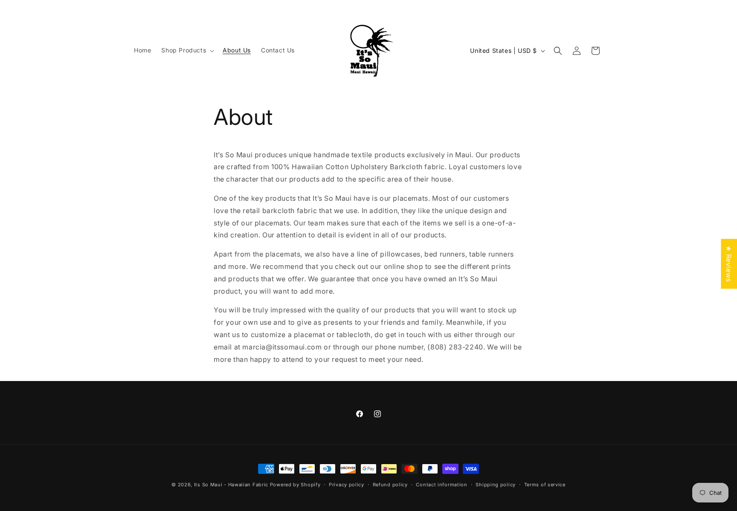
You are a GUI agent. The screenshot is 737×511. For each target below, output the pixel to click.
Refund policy (390, 484)
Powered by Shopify (295, 485)
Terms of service (545, 484)
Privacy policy (346, 484)
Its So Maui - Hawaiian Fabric (231, 485)
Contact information (441, 484)
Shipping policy (496, 484)
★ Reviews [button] (729, 263)
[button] (187, 50)
